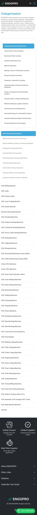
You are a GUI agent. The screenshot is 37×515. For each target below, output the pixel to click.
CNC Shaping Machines (9, 305)
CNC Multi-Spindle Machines (11, 404)
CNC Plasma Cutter (8, 196)
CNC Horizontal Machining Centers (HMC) (15, 253)
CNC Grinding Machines (9, 217)
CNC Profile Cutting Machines (11, 352)
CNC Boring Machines (8, 248)
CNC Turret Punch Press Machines (13, 331)
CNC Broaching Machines (10, 290)
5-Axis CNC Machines (8, 264)
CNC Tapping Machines (9, 243)
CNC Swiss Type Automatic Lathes (13, 274)
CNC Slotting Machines (9, 295)
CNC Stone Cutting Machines (11, 363)
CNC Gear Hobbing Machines (11, 279)
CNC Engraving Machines (10, 358)
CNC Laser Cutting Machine (10, 201)
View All (4, 410)
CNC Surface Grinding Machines (12, 222)
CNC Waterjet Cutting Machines (12, 342)
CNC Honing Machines (9, 300)
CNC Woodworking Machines (11, 316)
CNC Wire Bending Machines (11, 326)
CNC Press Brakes (7, 337)
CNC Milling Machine (8, 186)
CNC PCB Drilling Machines (10, 373)
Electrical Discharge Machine (11, 212)
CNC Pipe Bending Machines (11, 321)
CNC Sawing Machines (9, 378)
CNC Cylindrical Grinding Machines (13, 227)
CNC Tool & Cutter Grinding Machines (14, 232)
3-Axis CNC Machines (8, 269)
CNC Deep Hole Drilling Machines (12, 389)
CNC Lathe (5, 191)
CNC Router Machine (8, 206)
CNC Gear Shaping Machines (11, 285)
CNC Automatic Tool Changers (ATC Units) (15, 399)
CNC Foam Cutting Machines (11, 368)
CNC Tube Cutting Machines (10, 347)
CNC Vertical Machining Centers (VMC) (14, 259)
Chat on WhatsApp (27, 510)
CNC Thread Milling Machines (11, 384)
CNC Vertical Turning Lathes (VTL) (13, 394)
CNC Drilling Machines (9, 238)
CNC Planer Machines (8, 311)
